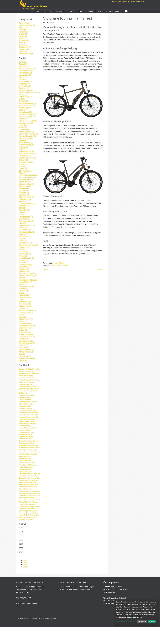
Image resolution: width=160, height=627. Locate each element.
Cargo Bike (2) (24, 210)
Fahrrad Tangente (25, 502)
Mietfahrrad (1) (24, 188)
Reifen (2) (23, 169)
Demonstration (34, 491)
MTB (100, 11)
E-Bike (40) (23, 160)
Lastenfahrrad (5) (25, 112)
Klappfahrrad (29, 380)
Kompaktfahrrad (24, 417)
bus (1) (21, 293)
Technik (26, 515)
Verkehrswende (28, 498)
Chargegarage (33, 511)
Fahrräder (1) (24, 252)
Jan (25, 560)
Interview (22, 513)
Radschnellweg (24, 426)
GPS (20, 443)
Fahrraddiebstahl (34, 500)
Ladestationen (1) (26, 71)
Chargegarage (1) (26, 217)
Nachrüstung (23, 389)
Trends (28, 430)
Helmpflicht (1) (24, 295)
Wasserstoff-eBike (32, 513)
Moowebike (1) (24, 304)
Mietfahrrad (33, 495)
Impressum (125, 1)
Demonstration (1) (26, 123)
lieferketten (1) (24, 247)
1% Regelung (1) (25, 171)
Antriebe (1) (23, 234)
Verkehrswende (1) (26, 350)
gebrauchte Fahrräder (26, 421)
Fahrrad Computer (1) (27, 136)
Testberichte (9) (25, 47)
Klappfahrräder (24, 423)
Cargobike (34, 465)
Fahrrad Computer (25, 408)
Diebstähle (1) (24, 206)
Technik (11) (23, 101)
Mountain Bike (28, 375)
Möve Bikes (23, 465)
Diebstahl (22, 386)
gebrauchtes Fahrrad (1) (28, 134)
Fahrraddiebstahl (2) (27, 116)
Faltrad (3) (23, 241)
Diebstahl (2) (24, 195)
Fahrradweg (23, 500)
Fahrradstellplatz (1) (27, 232)
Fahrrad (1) (23, 32)
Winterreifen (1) (25, 236)
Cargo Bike (23, 415)
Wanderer (32, 419)
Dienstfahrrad (23, 495)
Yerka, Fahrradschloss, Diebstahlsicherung (27, 383)
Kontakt (114, 1)
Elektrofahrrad (35, 447)
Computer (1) (24, 219)
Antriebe (35, 412)
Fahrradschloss (24, 397)
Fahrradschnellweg (25, 391)
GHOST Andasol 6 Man (27, 463)
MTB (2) (22, 249)
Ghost (21, 404)
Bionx (34, 508)
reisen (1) (22, 238)
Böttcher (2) (23, 345)
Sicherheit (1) (24, 23)
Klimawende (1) (25, 356)
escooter (33, 482)
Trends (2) (23, 95)
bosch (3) (22, 167)
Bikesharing (32, 410)
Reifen (36, 373)
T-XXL (34, 428)
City (80, 11)
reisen (21, 515)
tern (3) (21, 315)
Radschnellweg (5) (26, 145)
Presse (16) (23, 27)
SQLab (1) (23, 284)
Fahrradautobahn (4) (27, 105)
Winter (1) (23, 228)
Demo (21, 489)
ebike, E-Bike (34, 515)
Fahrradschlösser (25, 487)
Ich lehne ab (142, 621)
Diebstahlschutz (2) (26, 184)
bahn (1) (22, 278)
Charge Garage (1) (26, 286)
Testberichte (33, 480)
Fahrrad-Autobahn (25, 508)
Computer (27, 460)
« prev (45, 270)
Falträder (34, 402)
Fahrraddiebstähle (25, 434)
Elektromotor (23, 393)
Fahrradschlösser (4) (27, 204)
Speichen (22, 369)
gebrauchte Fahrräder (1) (28, 175)
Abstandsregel (24, 491)
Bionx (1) (22, 173)
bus (38, 386)
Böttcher (30, 467)
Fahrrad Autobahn (25, 428)
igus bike (35, 487)
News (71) (23, 45)
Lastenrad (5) (24, 129)
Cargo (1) (22, 62)
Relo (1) (22, 99)
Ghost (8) (22, 223)
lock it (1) (22, 149)
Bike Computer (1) (26, 143)
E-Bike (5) (23, 34)
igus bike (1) (24, 190)
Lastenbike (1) (24, 267)
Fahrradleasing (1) (26, 341)
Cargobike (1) (24, 84)
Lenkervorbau (32, 454)
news (21, 504)
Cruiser (37, 506)
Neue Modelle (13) (26, 54)
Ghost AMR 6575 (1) (27, 225)
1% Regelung (35, 474)
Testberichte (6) (25, 302)
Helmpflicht (23, 467)
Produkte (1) (24, 49)
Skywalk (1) (23, 64)
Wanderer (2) (24, 66)
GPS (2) (22, 208)
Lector (21, 430)
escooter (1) (23, 289)
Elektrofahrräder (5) (26, 197)
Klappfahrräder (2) (26, 319)
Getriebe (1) (23, 140)
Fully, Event (30, 506)
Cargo (21, 460)
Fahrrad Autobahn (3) (27, 68)
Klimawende (28, 489)
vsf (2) (21, 214)
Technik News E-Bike (59, 265)
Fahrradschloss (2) (26, 221)
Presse (31, 443)
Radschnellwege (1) (27, 25)
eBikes (35, 391)
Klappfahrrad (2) (25, 306)
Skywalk (36, 441)
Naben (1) (23, 330)
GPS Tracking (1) (25, 297)
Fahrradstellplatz (33, 415)
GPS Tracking (28, 404)
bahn (21, 498)
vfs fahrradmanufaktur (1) (28, 245)
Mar (25, 562)
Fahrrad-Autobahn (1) (27, 103)
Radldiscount (25, 618)
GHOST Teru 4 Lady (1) (28, 121)
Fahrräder (22, 476)
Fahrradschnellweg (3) (27, 114)
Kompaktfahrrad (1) (26, 132)
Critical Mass (23, 410)
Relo (20, 482)
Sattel (28, 386)
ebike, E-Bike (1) (25, 282)
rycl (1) (21, 299)
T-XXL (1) (22, 262)
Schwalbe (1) (24, 347)
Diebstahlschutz (31, 517)
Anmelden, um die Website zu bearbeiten (44, 618)
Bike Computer (24, 484)
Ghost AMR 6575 (25, 399)
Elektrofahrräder (24, 402)
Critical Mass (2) (25, 97)
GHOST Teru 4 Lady (29, 450)
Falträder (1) (24, 291)
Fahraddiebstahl (32, 476)
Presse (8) (23, 201)
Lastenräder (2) (25, 75)
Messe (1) (23, 256)
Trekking (90, 11)
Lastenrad (60, 11)
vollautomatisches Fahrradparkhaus (25, 457)
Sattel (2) (22, 110)
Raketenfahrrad (24, 474)
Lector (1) (22, 317)
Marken (118, 11)
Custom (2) (23, 119)
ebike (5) (22, 30)
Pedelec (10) (24, 269)
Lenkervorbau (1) (25, 323)
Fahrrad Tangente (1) (27, 343)
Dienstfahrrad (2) (25, 328)
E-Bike (37, 11)
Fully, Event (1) (25, 332)
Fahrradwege (23, 452)
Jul (24, 564)
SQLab (31, 373)
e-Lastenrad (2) (25, 230)
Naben (31, 452)
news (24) (23, 125)
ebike (21, 413)
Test (38, 495)
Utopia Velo (34, 484)
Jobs (119, 1)
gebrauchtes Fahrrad (26, 395)
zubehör (33, 386)
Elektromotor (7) (25, 186)
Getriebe (22, 519)
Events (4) (23, 51)
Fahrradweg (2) (25, 156)
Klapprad (22, 517)
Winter (26, 478)
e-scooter (33, 423)
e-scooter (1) (24, 193)
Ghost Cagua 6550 (25, 471)
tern (30, 478)
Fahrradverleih (24, 432)
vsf (25, 430)
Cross (108, 11)
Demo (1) (22, 212)
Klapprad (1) (24, 271)
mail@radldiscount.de (30, 604)
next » (100, 270)
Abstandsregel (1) (26, 352)
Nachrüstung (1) (25, 199)
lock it (21, 375)
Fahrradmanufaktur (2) (27, 153)
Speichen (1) (24, 88)
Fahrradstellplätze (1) (27, 177)
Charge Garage (33, 389)
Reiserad (48, 11)
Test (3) (22, 43)
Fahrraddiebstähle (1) (27, 310)
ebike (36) (23, 127)
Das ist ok (151, 621)
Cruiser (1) (23, 79)
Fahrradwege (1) (25, 243)
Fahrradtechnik (29, 493)
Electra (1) (23, 77)
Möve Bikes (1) (25, 86)
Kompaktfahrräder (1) (27, 358)
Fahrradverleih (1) (26, 313)
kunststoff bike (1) (26, 90)
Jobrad (21, 493)
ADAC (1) (23, 36)
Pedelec (35, 502)
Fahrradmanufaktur (25, 441)
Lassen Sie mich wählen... (125, 621)
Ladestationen (24, 480)
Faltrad (37, 380)
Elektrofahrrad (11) (26, 138)
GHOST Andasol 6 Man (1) (29, 92)
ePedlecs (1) (24, 308)
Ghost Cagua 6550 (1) (27, 158)
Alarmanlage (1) (25, 108)
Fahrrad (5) (23, 147)
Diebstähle (28, 412)
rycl (20, 450)
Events (32, 432)
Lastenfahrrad (24, 419)
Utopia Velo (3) (25, 182)
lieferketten (23, 454)
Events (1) (23, 321)
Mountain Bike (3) (26, 180)
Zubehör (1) (23, 38)
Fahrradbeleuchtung (26, 436)
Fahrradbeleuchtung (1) (28, 280)
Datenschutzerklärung (137, 1)
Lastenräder (35, 417)
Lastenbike (36, 478)
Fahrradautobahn (25, 439)
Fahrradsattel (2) (25, 73)
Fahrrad (22, 380)
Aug (25, 566)
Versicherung (28, 371)
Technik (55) (24, 41)
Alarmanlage (23, 511)
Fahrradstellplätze (25, 469)
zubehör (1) (23, 260)
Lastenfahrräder (29, 504)
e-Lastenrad (30, 519)
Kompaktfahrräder (25, 406)
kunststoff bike (33, 445)
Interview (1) (24, 339)
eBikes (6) (23, 361)
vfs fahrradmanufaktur (26, 378)
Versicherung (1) (25, 82)
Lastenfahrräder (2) (26, 258)
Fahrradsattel (23, 373)
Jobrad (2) (23, 164)
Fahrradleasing (24, 447)
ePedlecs (37, 452)
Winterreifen (23, 445)
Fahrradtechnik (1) (26, 265)
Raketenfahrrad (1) (26, 151)
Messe (37, 493)
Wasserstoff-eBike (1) (27, 326)
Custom (71, 11)
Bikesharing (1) (25, 254)
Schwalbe (22, 506)
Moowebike (36, 369)
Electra (21, 478)
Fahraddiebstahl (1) (26, 162)
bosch (21, 371)
